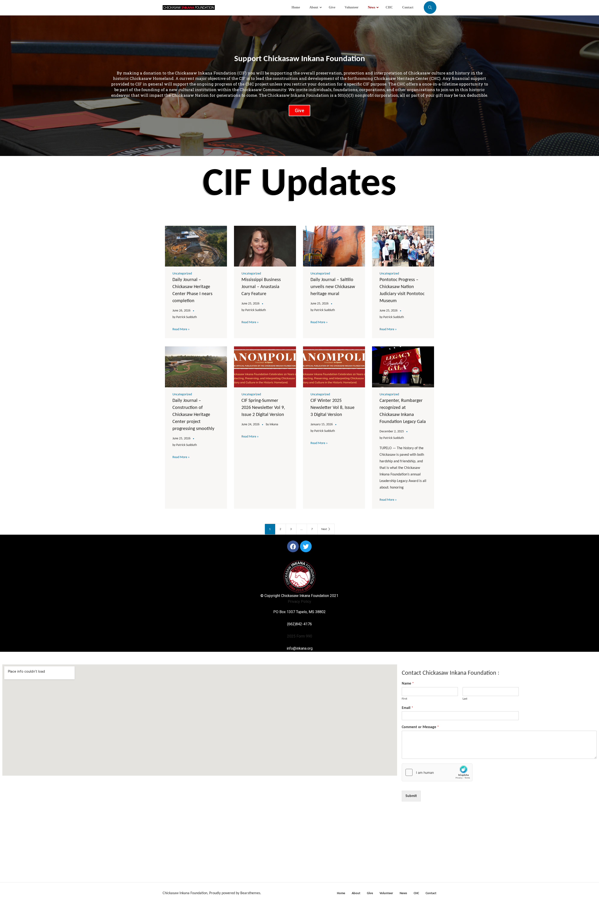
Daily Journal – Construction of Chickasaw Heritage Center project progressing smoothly (193, 414)
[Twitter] (306, 546)
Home (341, 893)
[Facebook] (293, 546)
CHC (416, 893)
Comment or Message (420, 727)
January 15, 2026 (321, 424)
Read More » (181, 329)
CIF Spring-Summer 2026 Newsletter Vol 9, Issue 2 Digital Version (263, 407)
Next (324, 529)
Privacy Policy (299, 601)
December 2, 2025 (392, 431)
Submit (411, 796)
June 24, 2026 (250, 424)
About (356, 893)
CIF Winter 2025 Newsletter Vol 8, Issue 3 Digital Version (332, 407)
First (404, 698)
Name (408, 683)
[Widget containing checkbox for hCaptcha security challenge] (437, 772)
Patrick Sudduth (186, 317)
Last (465, 698)
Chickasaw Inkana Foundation (185, 893)
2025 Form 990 (299, 636)
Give (370, 893)
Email (407, 708)
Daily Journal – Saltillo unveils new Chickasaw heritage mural (332, 287)
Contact (431, 893)
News (403, 893)
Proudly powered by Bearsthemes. (235, 893)
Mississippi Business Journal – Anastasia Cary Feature (261, 287)
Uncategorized (182, 273)
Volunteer (386, 893)
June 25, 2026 (250, 303)
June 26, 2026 (181, 310)
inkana (274, 424)
